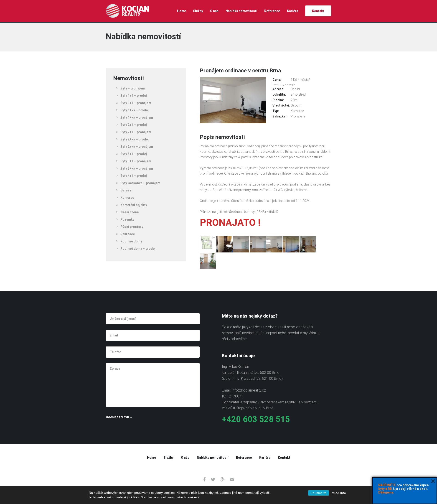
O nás (214, 11)
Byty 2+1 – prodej (133, 125)
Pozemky (127, 219)
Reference (272, 11)
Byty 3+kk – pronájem (136, 168)
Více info (339, 493)
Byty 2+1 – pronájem (135, 132)
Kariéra (292, 11)
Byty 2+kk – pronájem (136, 146)
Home (181, 11)
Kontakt (318, 11)
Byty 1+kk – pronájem (136, 117)
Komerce (127, 197)
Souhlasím (318, 493)
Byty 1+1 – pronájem (135, 103)
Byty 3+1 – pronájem (135, 161)
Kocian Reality (127, 11)
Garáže (125, 190)
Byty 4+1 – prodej (133, 176)
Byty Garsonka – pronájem (140, 183)
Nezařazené (129, 212)
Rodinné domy (131, 241)
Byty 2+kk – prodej (134, 139)
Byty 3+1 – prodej (133, 154)
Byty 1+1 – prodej (133, 95)
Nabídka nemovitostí (241, 11)
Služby (198, 11)
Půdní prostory (131, 227)
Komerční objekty (133, 205)
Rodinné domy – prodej (137, 248)
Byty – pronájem (132, 88)
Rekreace (127, 234)
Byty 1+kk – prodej (134, 110)
